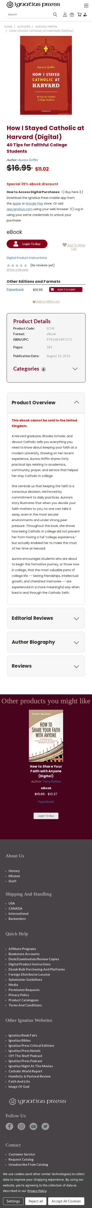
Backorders (17, 919)
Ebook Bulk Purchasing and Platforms (37, 969)
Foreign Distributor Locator (29, 974)
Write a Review (17, 270)
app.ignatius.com (20, 209)
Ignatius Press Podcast (25, 1061)
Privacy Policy (19, 995)
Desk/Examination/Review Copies (34, 959)
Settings (13, 1201)
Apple (17, 203)
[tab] (46, 368)
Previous (6, 1203)
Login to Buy (46, 816)
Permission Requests (24, 990)
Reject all (36, 1201)
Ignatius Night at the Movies (31, 1066)
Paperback (15, 289)
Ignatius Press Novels (24, 1051)
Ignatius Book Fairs (23, 1035)
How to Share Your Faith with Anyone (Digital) (46, 771)
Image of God (19, 1086)
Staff (12, 881)
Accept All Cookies (66, 1201)
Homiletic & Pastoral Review (30, 1076)
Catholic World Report (25, 1071)
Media (13, 985)
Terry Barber (52, 781)
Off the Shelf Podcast (25, 1056)
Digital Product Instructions (27, 258)
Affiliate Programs (22, 949)
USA (12, 903)
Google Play (34, 203)
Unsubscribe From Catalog (28, 1164)
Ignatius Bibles (20, 1040)
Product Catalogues (24, 1000)
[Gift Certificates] (72, 14)
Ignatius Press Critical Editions (31, 1045)
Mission (14, 876)
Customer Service (22, 1154)
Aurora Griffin (28, 160)
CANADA (15, 908)
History (14, 871)
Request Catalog (21, 1159)
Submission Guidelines (25, 979)
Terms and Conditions (25, 1005)
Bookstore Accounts (24, 954)
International (18, 913)
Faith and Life (19, 1081)
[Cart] (79, 14)
